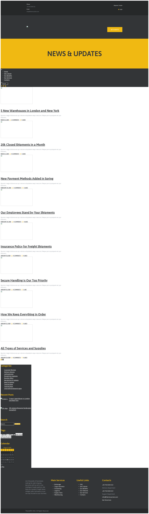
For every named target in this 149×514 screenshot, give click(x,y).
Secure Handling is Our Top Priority (24, 280)
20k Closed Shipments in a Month (23, 144)
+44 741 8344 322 (31, 6)
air (1, 435)
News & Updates (9, 382)
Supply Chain (58, 492)
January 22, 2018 (5, 323)
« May (2, 467)
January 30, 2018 (5, 255)
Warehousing (58, 495)
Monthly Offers (8, 378)
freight (8, 435)
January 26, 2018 (5, 289)
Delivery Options (9, 372)
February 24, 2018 (6, 188)
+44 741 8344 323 (107, 491)
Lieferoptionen (8, 374)
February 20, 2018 (6, 221)
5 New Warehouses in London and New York (30, 110)
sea (14, 434)
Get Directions (106, 500)
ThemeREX (28, 511)
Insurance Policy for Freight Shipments (26, 246)
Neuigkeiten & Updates (11, 380)
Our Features (84, 490)
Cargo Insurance (59, 486)
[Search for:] (7, 424)
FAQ (81, 484)
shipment (6, 437)
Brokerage (57, 484)
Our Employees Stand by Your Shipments (28, 212)
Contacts (82, 495)
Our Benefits (84, 488)
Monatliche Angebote (11, 376)
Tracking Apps (8, 384)
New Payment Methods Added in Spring (27, 178)
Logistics (57, 490)
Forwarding (57, 488)
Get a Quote (83, 486)
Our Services (84, 492)
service (19, 434)
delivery (4, 434)
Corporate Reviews (10, 370)
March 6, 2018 (5, 120)
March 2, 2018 (5, 154)
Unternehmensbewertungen (13, 388)
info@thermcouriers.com (33, 11)
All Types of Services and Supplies (23, 348)
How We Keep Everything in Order (23, 314)
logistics (11, 434)
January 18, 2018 (5, 357)
